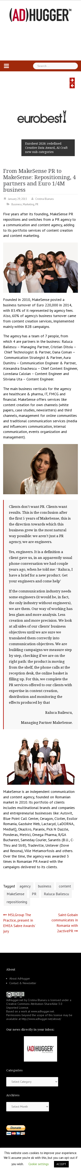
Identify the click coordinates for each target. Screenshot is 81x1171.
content (65, 886)
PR (36, 204)
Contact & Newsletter (22, 983)
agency (25, 886)
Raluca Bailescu (56, 893)
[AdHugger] (40, 14)
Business (16, 204)
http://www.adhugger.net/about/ (41, 1019)
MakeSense (15, 893)
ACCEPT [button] (61, 1164)
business (44, 886)
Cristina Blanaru (44, 199)
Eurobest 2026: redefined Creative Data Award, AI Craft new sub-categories (46, 148)
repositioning (17, 901)
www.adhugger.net (42, 1011)
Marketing (28, 204)
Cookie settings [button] (38, 1164)
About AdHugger (19, 978)
